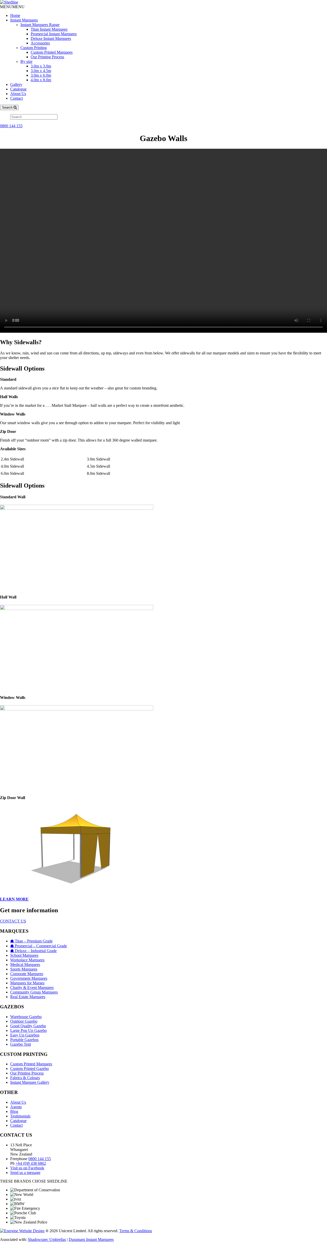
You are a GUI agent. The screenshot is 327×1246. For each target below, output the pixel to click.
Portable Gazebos (24, 1039)
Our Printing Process (47, 57)
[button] (12, 7)
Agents (16, 1107)
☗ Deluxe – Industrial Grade (33, 951)
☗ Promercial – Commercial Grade (38, 946)
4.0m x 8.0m (41, 80)
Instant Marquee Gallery (29, 1082)
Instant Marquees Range (40, 24)
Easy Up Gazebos (24, 1035)
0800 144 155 (11, 126)
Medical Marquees (25, 964)
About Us (18, 93)
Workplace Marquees (27, 960)
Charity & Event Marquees (32, 987)
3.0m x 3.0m (41, 66)
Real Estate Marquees (27, 997)
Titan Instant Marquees (49, 29)
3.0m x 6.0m (41, 75)
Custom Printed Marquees (52, 52)
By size (26, 61)
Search (8, 107)
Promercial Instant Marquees (54, 34)
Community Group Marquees (34, 992)
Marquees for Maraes (27, 983)
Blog (14, 1111)
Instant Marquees (24, 20)
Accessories (40, 43)
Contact (16, 98)
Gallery (16, 84)
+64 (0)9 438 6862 (31, 1163)
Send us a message (25, 1172)
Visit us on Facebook (27, 1168)
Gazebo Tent (20, 1044)
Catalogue (18, 89)
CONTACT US (13, 921)
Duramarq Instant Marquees (91, 1239)
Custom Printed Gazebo (29, 1068)
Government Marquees (28, 978)
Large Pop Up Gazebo (28, 1030)
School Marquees (24, 955)
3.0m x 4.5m (41, 70)
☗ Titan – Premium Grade (31, 941)
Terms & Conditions (135, 1231)
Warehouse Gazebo (26, 1016)
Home (15, 15)
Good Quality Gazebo (28, 1026)
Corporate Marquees (26, 974)
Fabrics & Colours (25, 1078)
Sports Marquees (23, 969)
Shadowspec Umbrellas (47, 1239)
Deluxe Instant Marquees (51, 38)
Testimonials (20, 1116)
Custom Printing (33, 47)
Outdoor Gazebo (23, 1021)
